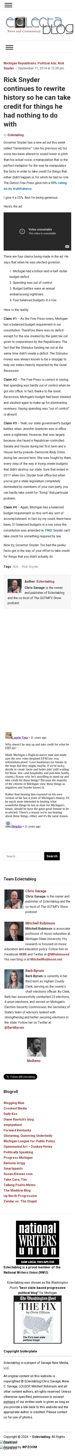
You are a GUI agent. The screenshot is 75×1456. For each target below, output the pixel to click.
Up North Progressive (20, 1196)
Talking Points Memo (20, 1185)
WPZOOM (29, 1447)
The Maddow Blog (17, 1190)
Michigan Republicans (20, 63)
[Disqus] (37, 671)
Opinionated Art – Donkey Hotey (28, 1147)
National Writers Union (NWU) (26, 1272)
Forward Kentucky (17, 1130)
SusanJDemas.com (18, 1174)
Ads (15, 567)
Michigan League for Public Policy (29, 1141)
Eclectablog (16, 135)
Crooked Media (15, 1108)
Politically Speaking (18, 1152)
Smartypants (13, 1168)
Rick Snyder (30, 567)
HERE (23, 954)
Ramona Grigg (14, 1163)
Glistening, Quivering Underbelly (28, 1136)
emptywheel (13, 1125)
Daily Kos (10, 1114)
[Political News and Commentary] (40, 25)
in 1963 (46, 530)
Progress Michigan (18, 1158)
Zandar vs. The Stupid (20, 1201)
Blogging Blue (14, 1103)
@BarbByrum (14, 1027)
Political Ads (47, 63)
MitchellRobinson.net (46, 959)
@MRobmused (58, 954)
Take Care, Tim (15, 1179)
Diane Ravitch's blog (19, 1119)
